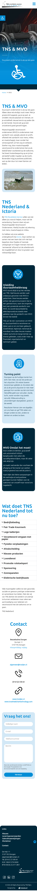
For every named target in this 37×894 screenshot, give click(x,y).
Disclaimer (6, 841)
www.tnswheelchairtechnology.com (18, 702)
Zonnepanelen (11, 573)
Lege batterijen (11, 532)
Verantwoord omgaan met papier (16, 538)
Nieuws (5, 834)
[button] (18, 522)
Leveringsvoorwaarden (11, 836)
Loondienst (10, 558)
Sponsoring (10, 568)
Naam (6, 721)
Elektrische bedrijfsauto (16, 578)
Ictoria (18, 237)
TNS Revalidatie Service (13, 217)
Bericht (7, 743)
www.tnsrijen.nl (18, 699)
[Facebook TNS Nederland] (4, 877)
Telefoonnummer (11, 736)
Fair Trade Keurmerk (15, 527)
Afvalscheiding (11, 549)
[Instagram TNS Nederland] (13, 877)
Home (4, 92)
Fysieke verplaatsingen (16, 544)
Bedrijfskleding (12, 522)
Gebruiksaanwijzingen (11, 838)
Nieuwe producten (13, 553)
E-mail (6, 728)
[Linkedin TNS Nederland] (8, 877)
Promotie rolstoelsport (16, 563)
